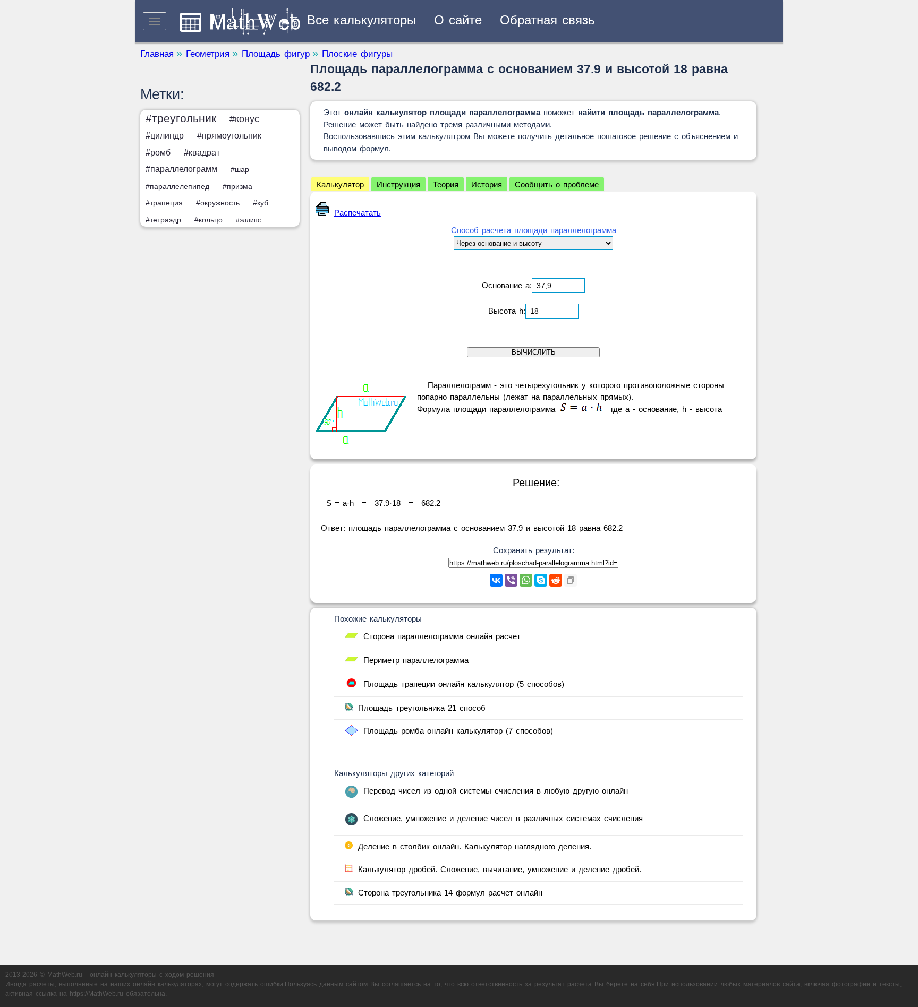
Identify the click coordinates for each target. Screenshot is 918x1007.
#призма (237, 186)
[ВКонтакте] (496, 580)
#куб (260, 203)
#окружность (218, 203)
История (486, 184)
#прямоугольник (229, 135)
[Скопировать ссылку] (570, 580)
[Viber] (511, 580)
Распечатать (357, 212)
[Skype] (540, 580)
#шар (240, 169)
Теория (445, 184)
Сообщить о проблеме (557, 184)
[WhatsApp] (526, 580)
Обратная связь (547, 20)
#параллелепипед (177, 186)
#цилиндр (165, 135)
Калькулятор (340, 184)
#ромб (158, 152)
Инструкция (398, 184)
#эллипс (248, 220)
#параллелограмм (181, 169)
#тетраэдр (163, 220)
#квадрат (202, 152)
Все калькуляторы (361, 20)
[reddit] (555, 580)
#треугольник (181, 118)
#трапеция (164, 203)
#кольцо (208, 220)
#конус (244, 119)
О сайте (458, 20)
